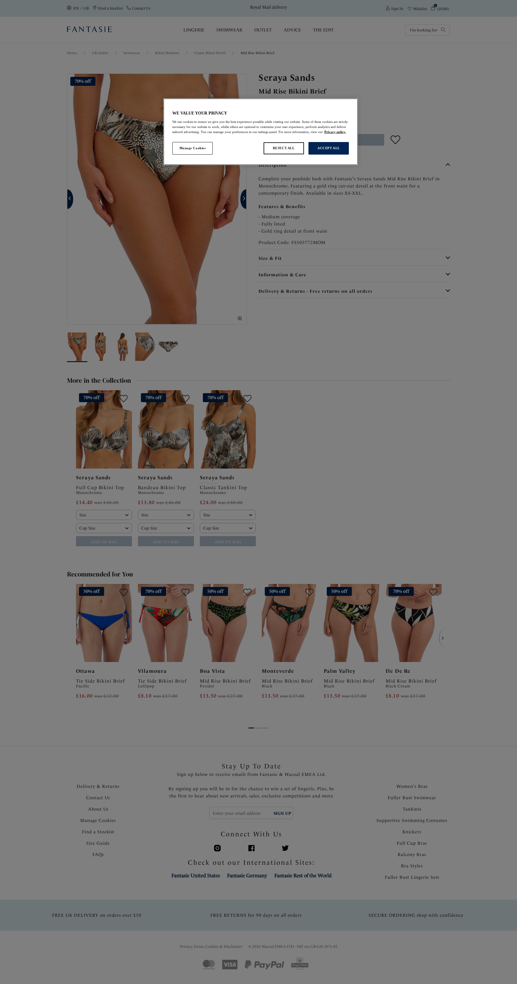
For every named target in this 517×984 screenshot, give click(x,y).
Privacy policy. (335, 132)
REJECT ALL (284, 148)
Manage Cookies (193, 148)
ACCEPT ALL (328, 148)
